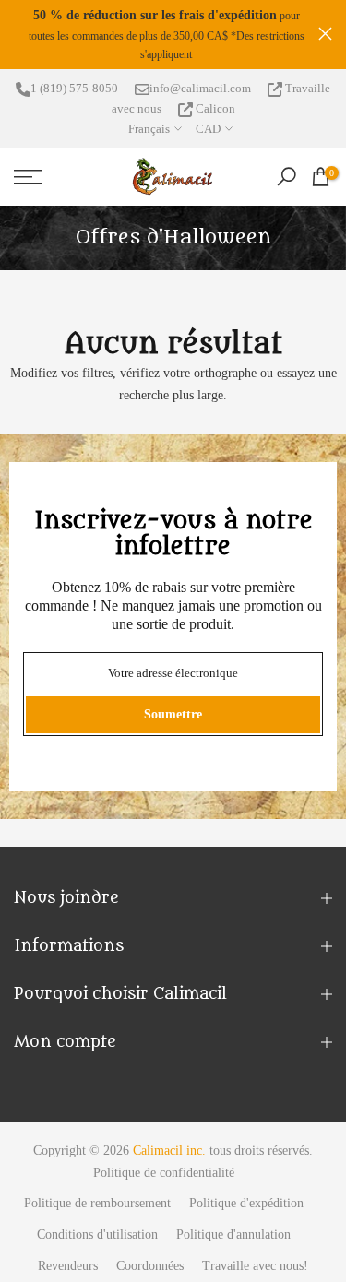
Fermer (325, 35)
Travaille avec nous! (255, 1269)
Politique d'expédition (246, 1207)
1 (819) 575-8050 (74, 91)
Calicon (214, 111)
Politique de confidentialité (163, 1175)
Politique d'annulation (233, 1238)
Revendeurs (68, 1269)
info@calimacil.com (200, 91)
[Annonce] (198, 36)
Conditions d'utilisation (97, 1238)
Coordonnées (150, 1269)
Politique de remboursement (97, 1207)
